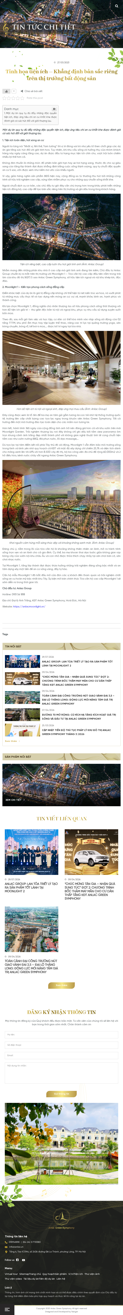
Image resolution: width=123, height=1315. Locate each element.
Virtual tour (11, 1274)
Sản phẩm (61, 1274)
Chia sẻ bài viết (33, 91)
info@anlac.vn (16, 1247)
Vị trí (71, 1274)
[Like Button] (6, 91)
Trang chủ (20, 33)
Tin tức (38, 33)
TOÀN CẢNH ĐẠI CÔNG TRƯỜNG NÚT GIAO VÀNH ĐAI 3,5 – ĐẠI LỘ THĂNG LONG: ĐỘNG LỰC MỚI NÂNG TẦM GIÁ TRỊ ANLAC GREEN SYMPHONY (78, 700)
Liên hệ (61, 1278)
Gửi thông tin (61, 1094)
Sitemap (24, 1274)
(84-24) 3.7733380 (32, 1242)
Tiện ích (78, 1274)
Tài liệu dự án (31, 1278)
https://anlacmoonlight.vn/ (29, 606)
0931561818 (14, 1242)
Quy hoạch (48, 1274)
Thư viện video (13, 1278)
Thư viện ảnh (92, 1274)
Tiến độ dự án (47, 1278)
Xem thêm (11, 741)
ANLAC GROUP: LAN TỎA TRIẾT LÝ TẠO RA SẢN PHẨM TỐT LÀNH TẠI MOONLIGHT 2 (31, 887)
